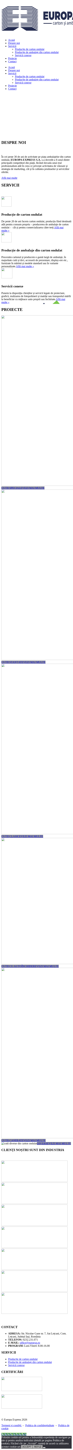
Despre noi (14, 43)
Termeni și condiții (11, 1425)
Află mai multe (9, 177)
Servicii (12, 46)
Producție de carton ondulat (29, 49)
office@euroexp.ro (30, 1342)
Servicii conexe (23, 55)
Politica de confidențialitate (39, 1425)
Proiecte (12, 58)
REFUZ (37, 1447)
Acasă (11, 40)
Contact (12, 61)
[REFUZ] (44, 1447)
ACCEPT (26, 1447)
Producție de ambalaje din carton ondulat (37, 52)
